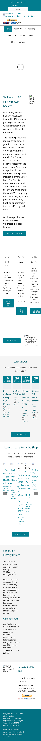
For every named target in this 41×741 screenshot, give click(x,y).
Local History (13, 497)
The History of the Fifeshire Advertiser (7, 477)
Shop (14, 407)
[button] (29, 42)
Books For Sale (13, 494)
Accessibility (18, 734)
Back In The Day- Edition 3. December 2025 (14, 480)
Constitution (7, 730)
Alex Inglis (5, 408)
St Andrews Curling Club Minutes (7, 397)
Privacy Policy (18, 732)
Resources (6, 417)
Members (6, 415)
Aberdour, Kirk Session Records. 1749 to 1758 (26, 401)
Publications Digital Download (7, 488)
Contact (7, 737)
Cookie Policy (8, 734)
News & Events (17, 404)
